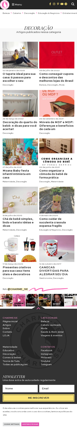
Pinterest (46, 357)
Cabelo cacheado (51, 325)
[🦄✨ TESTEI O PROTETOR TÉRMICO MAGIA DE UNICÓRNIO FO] (70, 300)
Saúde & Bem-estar (52, 332)
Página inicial (10, 321)
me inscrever (38, 398)
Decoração (29, 13)
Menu (18, 4)
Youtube (45, 361)
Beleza (6, 13)
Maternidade (9, 182)
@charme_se (17, 289)
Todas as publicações (15, 364)
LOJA (6, 335)
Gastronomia (45, 278)
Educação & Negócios (49, 13)
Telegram (46, 364)
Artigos (7, 325)
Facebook (46, 350)
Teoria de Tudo (11, 361)
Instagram (47, 354)
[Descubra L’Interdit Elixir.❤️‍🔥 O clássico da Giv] (32, 300)
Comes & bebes (12, 357)
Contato (7, 332)
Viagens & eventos (51, 335)
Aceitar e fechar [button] (30, 424)
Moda (61, 85)
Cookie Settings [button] (11, 424)
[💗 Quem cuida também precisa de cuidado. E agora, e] (19, 300)
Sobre (6, 328)
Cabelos (17, 13)
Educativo (8, 350)
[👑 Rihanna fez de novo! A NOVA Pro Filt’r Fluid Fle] (58, 300)
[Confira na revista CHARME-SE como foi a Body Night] (45, 300)
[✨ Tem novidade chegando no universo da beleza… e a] (6, 300)
